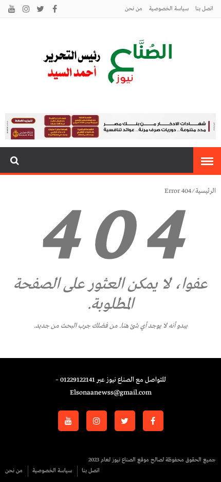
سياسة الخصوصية (169, 8)
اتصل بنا (204, 8)
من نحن (133, 8)
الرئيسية (205, 191)
